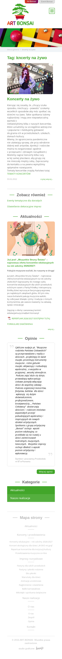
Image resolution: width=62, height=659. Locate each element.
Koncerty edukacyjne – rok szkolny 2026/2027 (31, 541)
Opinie (31, 621)
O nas (31, 606)
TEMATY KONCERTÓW (19, 173)
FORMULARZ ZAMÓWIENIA (20, 324)
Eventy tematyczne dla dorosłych (24, 200)
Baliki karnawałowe (31, 588)
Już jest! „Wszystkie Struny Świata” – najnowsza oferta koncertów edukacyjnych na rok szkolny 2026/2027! (30, 262)
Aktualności (17, 490)
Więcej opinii (46, 471)
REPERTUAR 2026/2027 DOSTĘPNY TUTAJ (31, 318)
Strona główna (13, 49)
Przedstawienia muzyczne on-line (31, 553)
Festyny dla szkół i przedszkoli (31, 565)
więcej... (51, 329)
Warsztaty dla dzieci (31, 577)
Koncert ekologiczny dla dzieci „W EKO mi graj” (31, 545)
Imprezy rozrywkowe (31, 558)
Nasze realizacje (20, 498)
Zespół (31, 617)
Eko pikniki (31, 573)
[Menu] (52, 11)
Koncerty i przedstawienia (31, 534)
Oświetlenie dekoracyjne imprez (24, 206)
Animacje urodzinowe (31, 581)
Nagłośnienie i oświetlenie (31, 584)
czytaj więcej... (46, 179)
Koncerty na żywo (23, 99)
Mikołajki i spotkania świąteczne (31, 592)
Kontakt (31, 626)
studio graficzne (26, 648)
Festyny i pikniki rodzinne (31, 569)
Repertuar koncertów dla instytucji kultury (31, 549)
